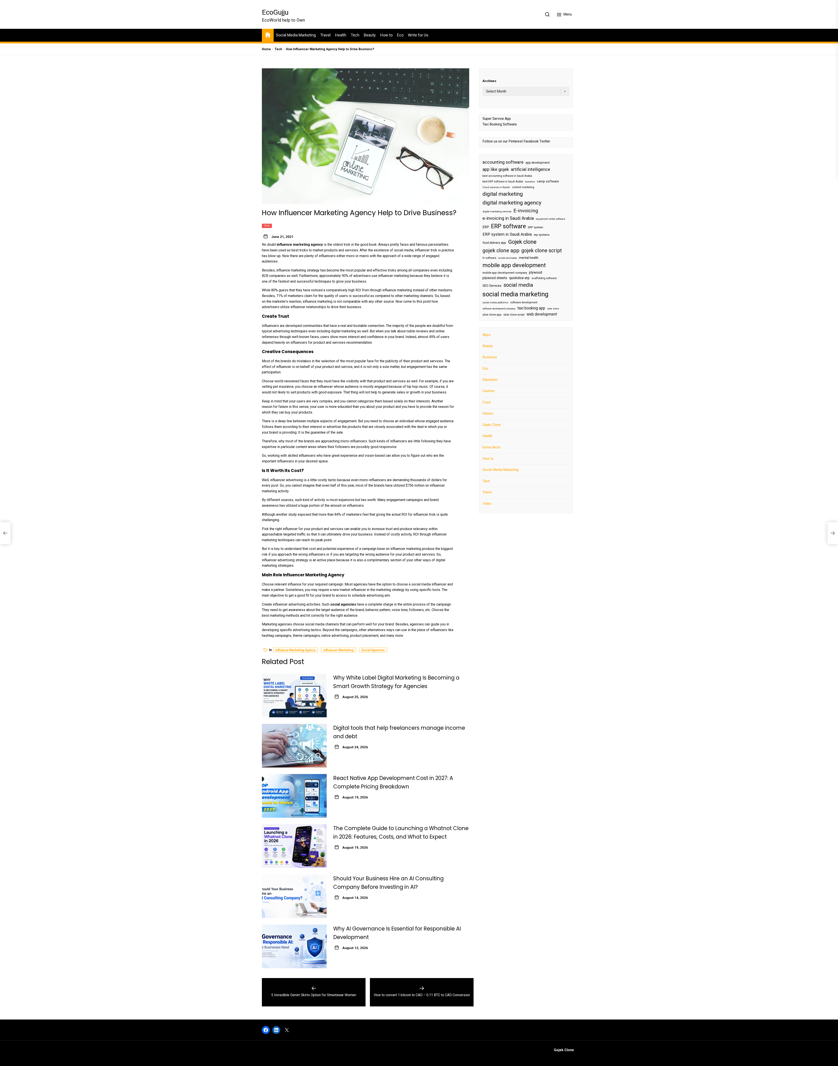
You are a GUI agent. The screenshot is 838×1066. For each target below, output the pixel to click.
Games (488, 413)
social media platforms (495, 302)
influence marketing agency (295, 650)
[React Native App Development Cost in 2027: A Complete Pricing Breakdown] (294, 796)
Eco (400, 35)
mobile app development (514, 265)
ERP (486, 227)
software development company (499, 308)
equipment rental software (550, 219)
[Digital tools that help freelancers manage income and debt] (294, 745)
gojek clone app (501, 250)
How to (386, 35)
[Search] (547, 14)
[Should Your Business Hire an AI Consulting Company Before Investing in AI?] (294, 896)
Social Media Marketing (296, 35)
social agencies (373, 650)
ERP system (535, 227)
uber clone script (514, 314)
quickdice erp (519, 278)
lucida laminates (507, 258)
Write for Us (418, 35)
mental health (528, 258)
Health (340, 35)
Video (487, 503)
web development (542, 314)
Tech (355, 35)
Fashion (489, 391)
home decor (492, 447)
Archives (489, 81)
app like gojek (496, 169)
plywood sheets (495, 278)
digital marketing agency (512, 202)
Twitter (544, 141)
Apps (487, 335)
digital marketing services (497, 211)
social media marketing (515, 294)
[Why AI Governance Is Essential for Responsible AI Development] (294, 946)
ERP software (508, 226)
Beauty (370, 35)
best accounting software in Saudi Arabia (507, 176)
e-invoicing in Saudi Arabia (508, 218)
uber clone (553, 308)
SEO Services (492, 286)
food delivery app (494, 243)
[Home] (268, 34)
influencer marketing (338, 650)
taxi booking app (531, 308)
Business (490, 357)
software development (523, 302)
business (530, 181)
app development (537, 162)
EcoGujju (275, 12)
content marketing (523, 187)
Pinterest (515, 141)
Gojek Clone (492, 425)
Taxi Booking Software (500, 124)
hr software (489, 257)
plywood (535, 272)
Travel (325, 35)
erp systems (542, 234)
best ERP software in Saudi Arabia (503, 181)
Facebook (531, 141)
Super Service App (497, 119)
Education (490, 380)
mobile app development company (505, 272)
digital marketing (503, 194)
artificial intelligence (530, 169)
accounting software (503, 162)
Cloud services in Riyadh (496, 187)
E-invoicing (525, 210)
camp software (548, 181)
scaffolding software (544, 278)
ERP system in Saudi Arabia (507, 234)
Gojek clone (522, 242)
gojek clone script (541, 250)
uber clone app (492, 314)
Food (486, 402)
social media (518, 285)
